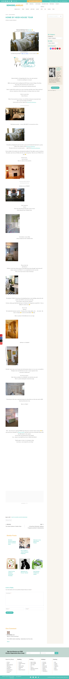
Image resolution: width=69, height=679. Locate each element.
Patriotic (44, 668)
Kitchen (8, 662)
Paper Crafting (33, 662)
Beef (55, 662)
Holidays (43, 659)
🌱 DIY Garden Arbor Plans (34, 1)
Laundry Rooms (9, 669)
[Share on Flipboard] (1, 343)
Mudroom (8, 668)
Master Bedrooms (23, 517)
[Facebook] (4, 1)
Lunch (55, 667)
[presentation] (24, 543)
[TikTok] (10, 1)
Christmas (44, 662)
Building (19, 659)
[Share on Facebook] (1, 338)
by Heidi (30, 29)
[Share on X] (1, 341)
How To (32, 667)
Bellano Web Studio (64, 677)
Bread (55, 668)
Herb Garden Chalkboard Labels (36, 573)
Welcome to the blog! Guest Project (37, 541)
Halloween (44, 669)
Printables (52, 3)
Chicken (55, 663)
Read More (59, 82)
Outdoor (8, 672)
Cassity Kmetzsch (13, 20)
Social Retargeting (23, 503)
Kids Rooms (9, 671)
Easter (44, 664)
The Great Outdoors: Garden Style (13, 525)
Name (7, 608)
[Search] (60, 16)
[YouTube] (8, 1)
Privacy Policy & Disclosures (8, 676)
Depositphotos (58, 90)
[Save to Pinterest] (1, 335)
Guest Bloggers (12, 14)
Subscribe (12, 677)
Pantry (8, 663)
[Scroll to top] (2, 670)
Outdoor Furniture (22, 663)
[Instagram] (6, 1)
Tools (20, 664)
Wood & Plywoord (22, 669)
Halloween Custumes (34, 668)
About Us (51, 1)
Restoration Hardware (31, 102)
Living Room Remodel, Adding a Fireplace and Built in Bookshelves (36, 526)
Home (27, 3)
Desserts (56, 669)
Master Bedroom (10, 664)
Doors (20, 668)
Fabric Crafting (33, 663)
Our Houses (37, 3)
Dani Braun (9, 634)
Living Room (9, 667)
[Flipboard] (11, 1)
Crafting (31, 659)
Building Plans (45, 3)
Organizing (21, 667)
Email (27, 608)
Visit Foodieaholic (63, 1)
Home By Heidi (21, 432)
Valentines (44, 663)
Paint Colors (33, 669)
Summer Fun (45, 667)
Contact (56, 1)
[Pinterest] (2, 1)
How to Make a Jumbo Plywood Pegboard (24, 552)
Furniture (20, 662)
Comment (8, 593)
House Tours (8, 520)
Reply (8, 641)
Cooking (55, 659)
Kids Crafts (33, 664)
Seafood (55, 664)
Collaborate (18, 676)
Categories (50, 36)
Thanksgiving (45, 671)
